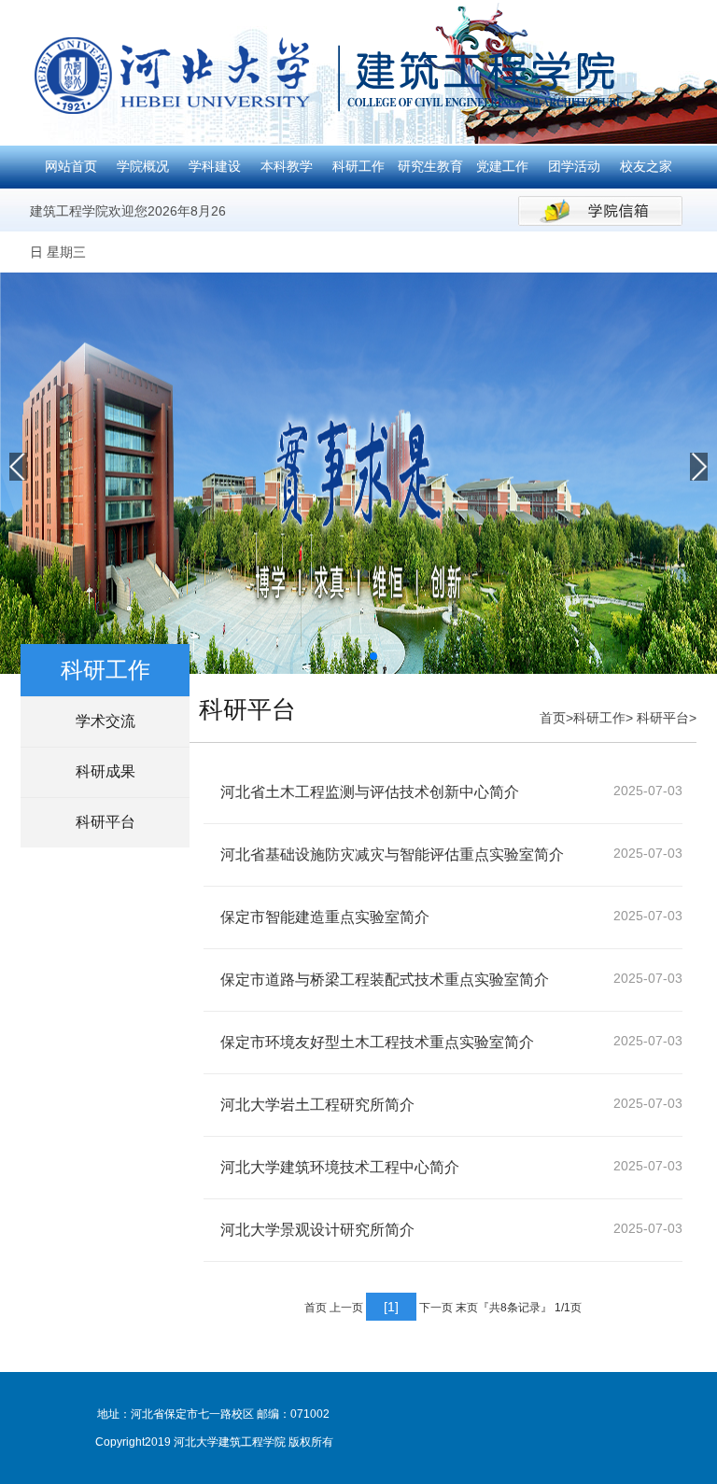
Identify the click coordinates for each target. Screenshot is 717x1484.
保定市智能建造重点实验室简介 (324, 917)
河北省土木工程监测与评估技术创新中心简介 (369, 792)
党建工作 (502, 166)
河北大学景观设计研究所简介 (317, 1230)
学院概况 (143, 166)
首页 (553, 717)
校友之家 (646, 166)
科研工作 (358, 166)
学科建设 (215, 166)
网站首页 (71, 166)
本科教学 (286, 166)
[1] (391, 1306)
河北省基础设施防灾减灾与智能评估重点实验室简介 (392, 854)
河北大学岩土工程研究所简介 (317, 1105)
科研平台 (105, 822)
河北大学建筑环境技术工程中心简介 (339, 1167)
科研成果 (105, 771)
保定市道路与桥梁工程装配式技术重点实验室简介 (384, 979)
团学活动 (574, 166)
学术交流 (105, 721)
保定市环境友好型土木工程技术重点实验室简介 (377, 1042)
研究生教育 (430, 166)
